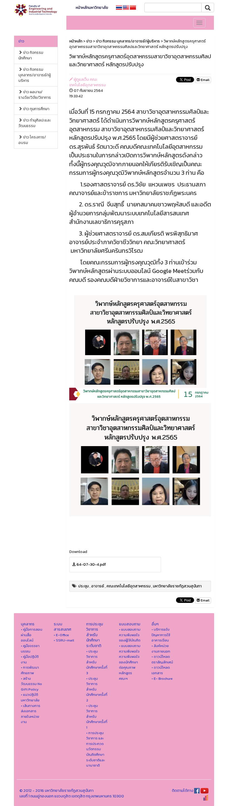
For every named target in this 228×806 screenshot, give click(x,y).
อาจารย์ (97, 586)
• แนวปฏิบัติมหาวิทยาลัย (30, 697)
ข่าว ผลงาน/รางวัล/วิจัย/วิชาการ (34, 94)
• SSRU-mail (64, 640)
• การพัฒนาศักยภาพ (30, 670)
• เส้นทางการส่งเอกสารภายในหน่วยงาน (30, 714)
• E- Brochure (162, 678)
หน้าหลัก (75, 41)
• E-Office (61, 635)
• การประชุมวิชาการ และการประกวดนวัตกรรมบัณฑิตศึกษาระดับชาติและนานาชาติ (95, 749)
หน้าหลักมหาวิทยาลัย (92, 8)
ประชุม (83, 586)
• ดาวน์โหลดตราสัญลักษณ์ (162, 659)
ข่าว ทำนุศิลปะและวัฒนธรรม (34, 123)
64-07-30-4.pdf (91, 564)
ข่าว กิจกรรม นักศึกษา (30, 55)
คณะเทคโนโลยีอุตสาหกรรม (128, 586)
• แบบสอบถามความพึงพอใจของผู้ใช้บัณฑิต (129, 635)
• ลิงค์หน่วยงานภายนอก (161, 648)
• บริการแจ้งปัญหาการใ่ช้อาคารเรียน (161, 635)
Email (204, 79)
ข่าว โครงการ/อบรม (32, 140)
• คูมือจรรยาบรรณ (30, 648)
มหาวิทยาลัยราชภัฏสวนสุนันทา (177, 586)
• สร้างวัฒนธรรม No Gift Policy (31, 684)
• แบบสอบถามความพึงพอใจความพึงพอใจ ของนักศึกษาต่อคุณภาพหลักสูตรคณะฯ (129, 662)
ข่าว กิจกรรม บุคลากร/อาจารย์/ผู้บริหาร (34, 75)
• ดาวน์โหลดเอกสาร (161, 670)
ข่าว (21, 41)
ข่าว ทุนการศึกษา (35, 109)
